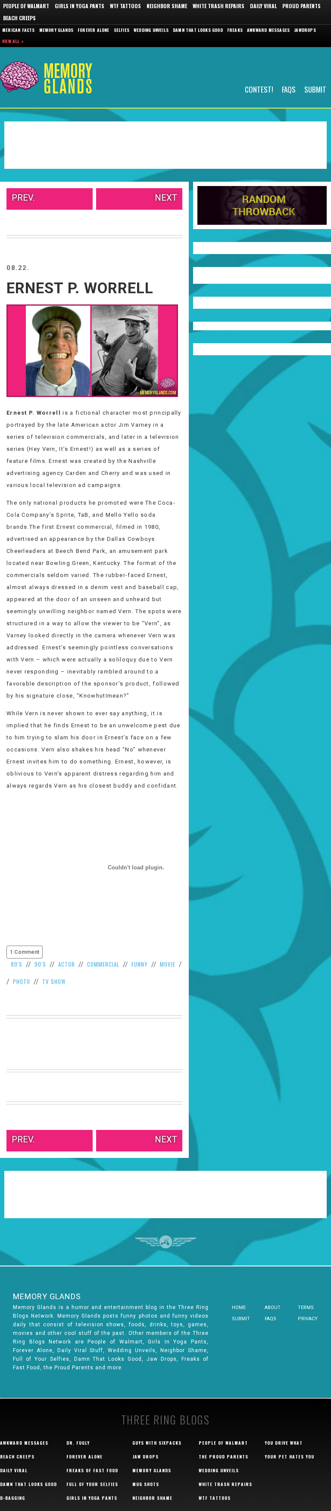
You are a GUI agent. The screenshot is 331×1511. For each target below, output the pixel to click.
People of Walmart (26, 5)
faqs (270, 1319)
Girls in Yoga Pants (79, 5)
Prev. (23, 197)
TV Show (54, 981)
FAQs (289, 89)
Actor (66, 964)
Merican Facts (18, 30)
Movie (167, 964)
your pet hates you (289, 1456)
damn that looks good (28, 1484)
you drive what (284, 1443)
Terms (306, 1307)
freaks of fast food (92, 1470)
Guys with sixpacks (156, 1443)
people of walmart (223, 1443)
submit (241, 1319)
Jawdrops (305, 30)
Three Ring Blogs (165, 1419)
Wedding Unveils (151, 30)
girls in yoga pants (91, 1498)
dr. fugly (78, 1443)
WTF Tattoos (125, 5)
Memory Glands (56, 30)
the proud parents (223, 1456)
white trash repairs (225, 1484)
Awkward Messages (268, 30)
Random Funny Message (262, 205)
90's (40, 964)
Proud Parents (301, 5)
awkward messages (24, 1443)
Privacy (308, 1319)
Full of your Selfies (92, 1484)
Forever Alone (93, 30)
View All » (13, 41)
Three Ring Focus (166, 1241)
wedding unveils (219, 1470)
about (273, 1307)
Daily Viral (263, 5)
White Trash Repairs (218, 5)
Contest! (259, 89)
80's (16, 964)
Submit (315, 89)
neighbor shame (152, 1498)
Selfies (121, 30)
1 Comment (24, 952)
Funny (139, 964)
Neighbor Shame (167, 5)
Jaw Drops (145, 1456)
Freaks (235, 30)
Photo (21, 981)
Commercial (103, 964)
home (239, 1307)
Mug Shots (145, 1484)
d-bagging (12, 1498)
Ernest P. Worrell (79, 288)
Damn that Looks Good (198, 30)
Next (166, 197)
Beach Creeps (19, 18)
